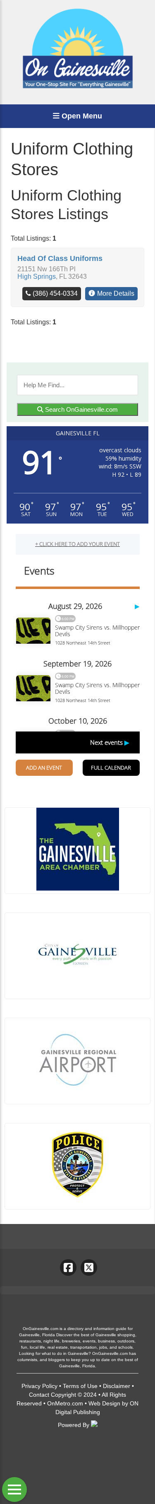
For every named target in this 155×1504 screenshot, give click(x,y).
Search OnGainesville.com (80, 409)
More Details (115, 293)
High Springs (36, 276)
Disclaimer (116, 1386)
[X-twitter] (89, 1267)
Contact (39, 1394)
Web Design (104, 1403)
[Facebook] (68, 1267)
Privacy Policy (39, 1386)
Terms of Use (80, 1386)
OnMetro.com (65, 1403)
